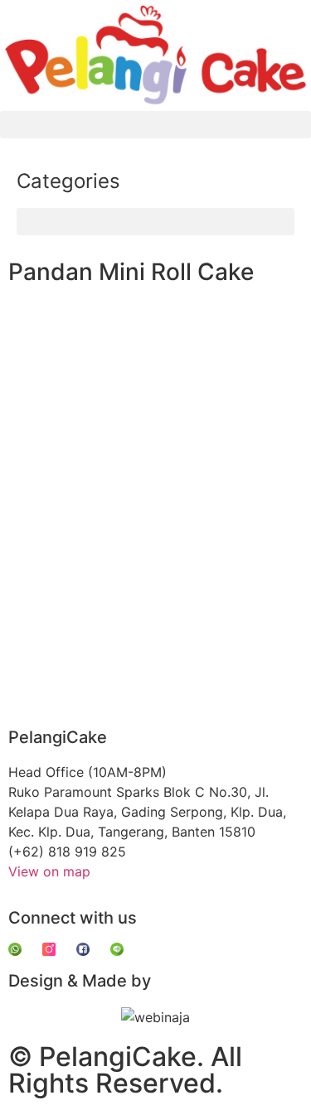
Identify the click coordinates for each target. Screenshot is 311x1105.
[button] (155, 124)
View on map (49, 871)
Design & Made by (79, 981)
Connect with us (72, 918)
